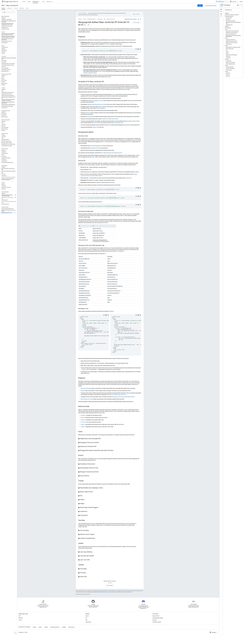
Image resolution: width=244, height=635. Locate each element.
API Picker (21, 617)
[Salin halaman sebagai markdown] (89, 25)
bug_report (238, 5)
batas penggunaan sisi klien (97, 100)
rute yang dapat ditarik (118, 122)
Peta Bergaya (90, 116)
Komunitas (49, 1)
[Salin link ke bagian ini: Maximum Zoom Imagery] (95, 534)
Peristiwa (83, 415)
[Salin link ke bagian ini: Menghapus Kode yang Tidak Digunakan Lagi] (105, 245)
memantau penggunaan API (96, 145)
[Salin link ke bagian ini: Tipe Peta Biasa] (90, 530)
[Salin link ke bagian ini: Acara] (83, 431)
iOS (86, 617)
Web (3, 5)
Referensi (9, 8)
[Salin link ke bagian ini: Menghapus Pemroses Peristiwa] (100, 442)
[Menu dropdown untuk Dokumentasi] (39, 1)
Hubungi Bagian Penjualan (157, 617)
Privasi (26, 632)
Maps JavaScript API (12, 5)
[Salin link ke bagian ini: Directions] (87, 573)
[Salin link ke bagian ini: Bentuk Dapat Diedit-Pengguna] (99, 507)
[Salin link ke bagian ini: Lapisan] (84, 543)
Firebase (46, 627)
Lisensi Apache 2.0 (139, 590)
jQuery (104, 108)
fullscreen (240, 5)
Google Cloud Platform (54, 627)
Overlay (82, 419)
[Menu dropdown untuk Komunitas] (52, 1)
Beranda (79, 19)
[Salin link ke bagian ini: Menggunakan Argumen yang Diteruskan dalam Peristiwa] (114, 450)
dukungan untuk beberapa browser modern (96, 104)
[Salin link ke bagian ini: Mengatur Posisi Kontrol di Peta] (99, 472)
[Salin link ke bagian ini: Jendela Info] (88, 511)
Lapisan (82, 424)
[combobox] (221, 1)
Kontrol (82, 417)
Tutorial (20, 619)
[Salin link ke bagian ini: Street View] (88, 576)
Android (87, 615)
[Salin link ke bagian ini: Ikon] (83, 496)
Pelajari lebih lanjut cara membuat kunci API (112, 152)
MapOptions (110, 369)
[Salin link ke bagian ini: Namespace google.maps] (94, 211)
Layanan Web (88, 622)
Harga (29, 1)
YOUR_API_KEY (113, 50)
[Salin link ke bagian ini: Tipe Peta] (86, 520)
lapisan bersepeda (96, 122)
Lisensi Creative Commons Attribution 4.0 (109, 590)
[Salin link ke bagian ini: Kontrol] (84, 455)
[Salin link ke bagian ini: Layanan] (85, 565)
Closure (98, 108)
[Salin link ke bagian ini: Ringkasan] (86, 37)
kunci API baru (107, 44)
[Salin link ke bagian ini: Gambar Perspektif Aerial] (96, 538)
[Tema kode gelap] (138, 49)
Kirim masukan (136, 22)
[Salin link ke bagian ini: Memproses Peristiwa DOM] (97, 446)
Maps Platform (13, 1)
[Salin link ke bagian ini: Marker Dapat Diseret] (94, 492)
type (110, 125)
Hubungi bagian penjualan (210, 5)
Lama (27, 8)
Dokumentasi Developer (86, 388)
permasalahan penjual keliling (132, 121)
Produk (23, 1)
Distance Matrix (114, 118)
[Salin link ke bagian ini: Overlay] (85, 481)
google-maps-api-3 (121, 394)
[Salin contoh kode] (140, 49)
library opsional (111, 182)
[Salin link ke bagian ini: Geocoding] (87, 569)
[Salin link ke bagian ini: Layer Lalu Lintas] (91, 560)
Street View (88, 112)
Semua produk (71, 627)
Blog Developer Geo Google (87, 399)
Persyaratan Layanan (156, 622)
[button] (8, 71)
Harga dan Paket (155, 615)
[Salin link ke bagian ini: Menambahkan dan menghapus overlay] (104, 488)
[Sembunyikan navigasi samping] (15, 632)
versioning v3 (129, 178)
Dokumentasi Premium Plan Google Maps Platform (123, 396)
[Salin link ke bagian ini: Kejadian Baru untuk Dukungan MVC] (102, 438)
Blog (43, 1)
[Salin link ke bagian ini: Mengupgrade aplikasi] (94, 132)
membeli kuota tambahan (95, 148)
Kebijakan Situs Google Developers (99, 591)
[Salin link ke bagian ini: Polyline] (85, 499)
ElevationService (105, 118)
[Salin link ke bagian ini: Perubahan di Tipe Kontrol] (96, 464)
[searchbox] (9, 12)
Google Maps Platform (91, 19)
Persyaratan (21, 632)
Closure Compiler (101, 71)
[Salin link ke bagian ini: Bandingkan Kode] (89, 308)
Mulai (200, 5)
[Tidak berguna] (140, 19)
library (113, 94)
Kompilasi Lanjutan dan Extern (90, 73)
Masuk (241, 1)
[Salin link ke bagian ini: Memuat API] (86, 160)
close (242, 5)
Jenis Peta (83, 422)
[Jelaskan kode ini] (136, 49)
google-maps (112, 394)
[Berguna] (138, 19)
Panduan (3, 8)
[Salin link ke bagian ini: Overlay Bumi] (89, 515)
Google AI (64, 627)
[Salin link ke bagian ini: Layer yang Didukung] (93, 552)
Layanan (82, 426)
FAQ (19, 615)
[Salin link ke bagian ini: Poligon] (85, 503)
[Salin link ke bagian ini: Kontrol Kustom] (90, 476)
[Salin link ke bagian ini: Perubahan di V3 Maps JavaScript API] (105, 81)
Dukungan (154, 619)
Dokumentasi (35, 1)
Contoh (15, 8)
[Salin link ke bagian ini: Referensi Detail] (90, 406)
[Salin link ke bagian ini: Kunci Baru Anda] (89, 136)
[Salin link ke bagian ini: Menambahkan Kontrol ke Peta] (99, 468)
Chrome (40, 627)
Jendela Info (95, 127)
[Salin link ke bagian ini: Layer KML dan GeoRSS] (95, 556)
